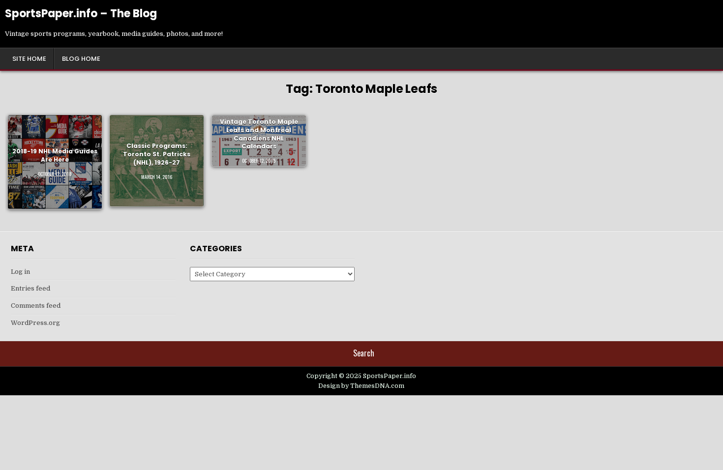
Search (363, 353)
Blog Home (81, 58)
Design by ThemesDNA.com (361, 385)
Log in (20, 271)
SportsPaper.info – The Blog (81, 13)
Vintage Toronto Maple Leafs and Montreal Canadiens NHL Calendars (259, 134)
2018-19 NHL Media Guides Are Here (54, 155)
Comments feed (35, 305)
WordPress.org (35, 322)
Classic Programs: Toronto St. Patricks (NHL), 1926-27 (156, 154)
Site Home (29, 58)
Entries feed (30, 288)
